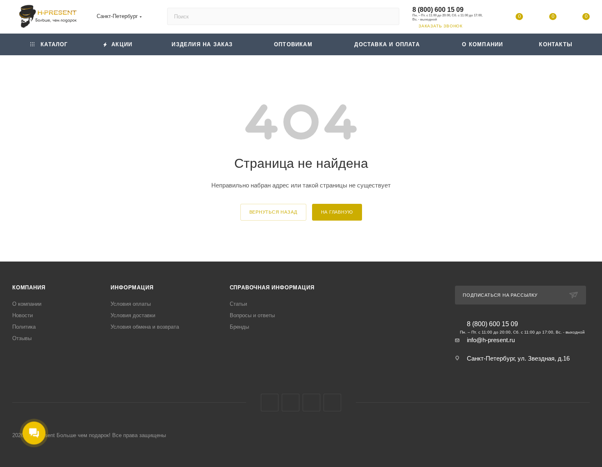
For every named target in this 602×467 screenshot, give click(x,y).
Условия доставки (133, 315)
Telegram (311, 402)
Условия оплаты (131, 304)
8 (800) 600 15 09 (438, 9)
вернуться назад (273, 212)
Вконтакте (269, 402)
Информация (132, 287)
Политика (24, 327)
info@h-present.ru (491, 339)
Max (290, 402)
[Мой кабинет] (486, 18)
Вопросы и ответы (252, 315)
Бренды (239, 327)
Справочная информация (272, 287)
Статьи (238, 304)
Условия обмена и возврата (145, 327)
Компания (28, 287)
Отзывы (22, 338)
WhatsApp (332, 402)
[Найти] (389, 16)
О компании (26, 304)
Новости (22, 315)
